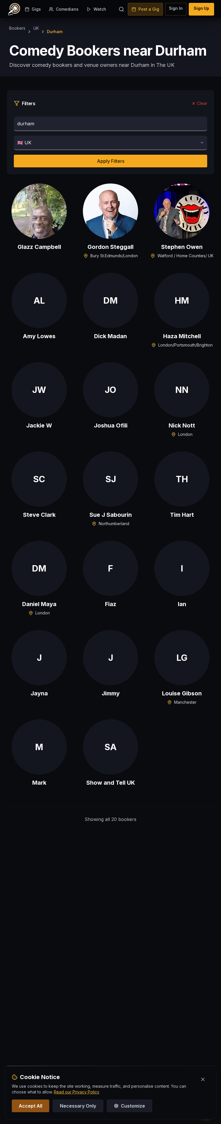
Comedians (67, 9)
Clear (202, 103)
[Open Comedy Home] (14, 9)
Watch (100, 9)
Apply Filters (110, 161)
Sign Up (201, 8)
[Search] (121, 9)
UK (36, 28)
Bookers (17, 28)
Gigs (36, 9)
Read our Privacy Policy (76, 1091)
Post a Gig (148, 9)
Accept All (30, 1106)
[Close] (203, 1079)
